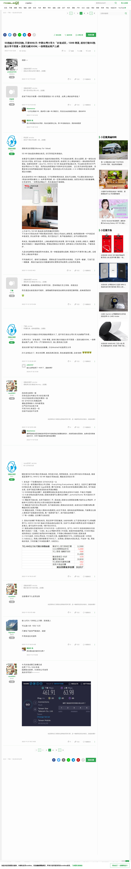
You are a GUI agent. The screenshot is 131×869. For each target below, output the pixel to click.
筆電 (20, 8)
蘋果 (29, 8)
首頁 (5, 8)
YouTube (121, 8)
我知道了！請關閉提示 (120, 865)
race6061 (11, 393)
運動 (73, 8)
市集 (107, 8)
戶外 (78, 8)
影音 (34, 8)
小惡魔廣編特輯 (109, 137)
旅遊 (88, 8)
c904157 (30, 365)
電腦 (25, 8)
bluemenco (31, 108)
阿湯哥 (11, 99)
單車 (49, 8)
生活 (83, 8)
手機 (10, 8)
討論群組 (28, 3)
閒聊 (97, 8)
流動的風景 (12, 149)
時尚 (68, 8)
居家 (58, 8)
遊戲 (54, 8)
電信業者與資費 (17, 12)
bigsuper (11, 632)
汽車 (39, 8)
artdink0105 (11, 72)
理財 (92, 8)
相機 (15, 8)
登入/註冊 (124, 3)
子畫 (11, 290)
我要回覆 (91, 35)
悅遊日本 (114, 8)
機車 (44, 8)
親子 (63, 8)
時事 (102, 8)
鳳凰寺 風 (30, 120)
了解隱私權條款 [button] (77, 865)
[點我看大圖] (40, 206)
